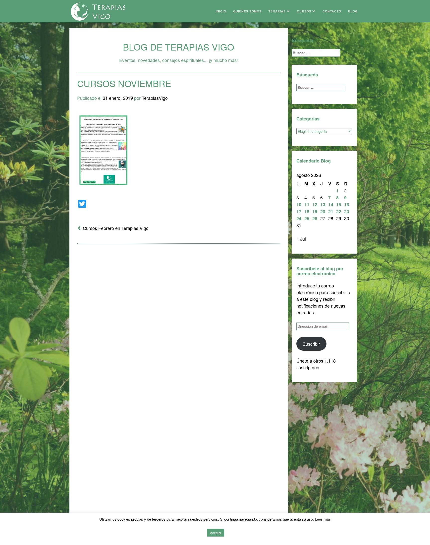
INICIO (221, 11)
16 (346, 204)
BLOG (353, 11)
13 (322, 204)
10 (298, 204)
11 (306, 204)
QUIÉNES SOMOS (247, 11)
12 (314, 204)
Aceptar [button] (215, 532)
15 (338, 204)
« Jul (301, 238)
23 (346, 211)
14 (330, 204)
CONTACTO (331, 11)
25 (306, 218)
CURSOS (304, 11)
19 (314, 211)
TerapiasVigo (155, 98)
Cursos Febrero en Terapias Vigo (116, 228)
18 (306, 211)
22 (338, 211)
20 (322, 211)
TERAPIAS (278, 11)
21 (330, 211)
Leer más (323, 519)
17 (298, 211)
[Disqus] (178, 313)
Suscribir (311, 343)
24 (298, 218)
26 (314, 218)
